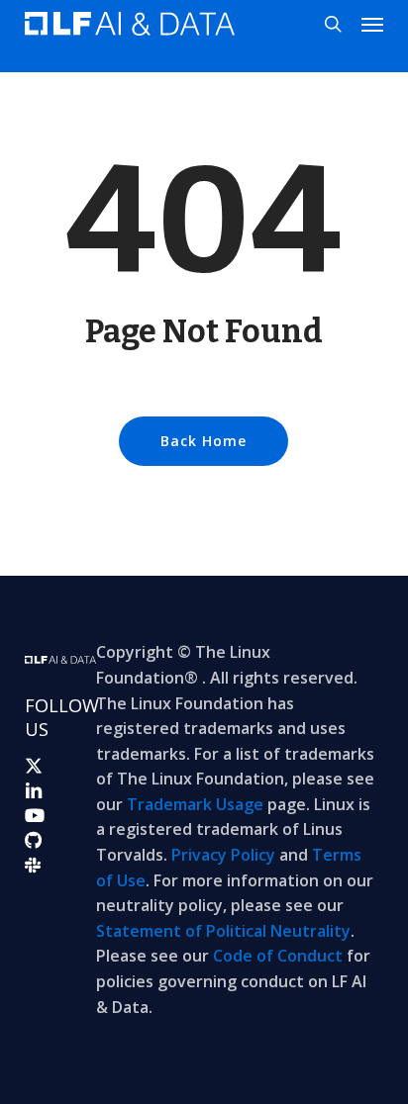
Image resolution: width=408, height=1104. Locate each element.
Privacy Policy (223, 855)
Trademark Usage (195, 804)
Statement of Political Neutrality (223, 931)
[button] (372, 24)
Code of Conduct (278, 955)
